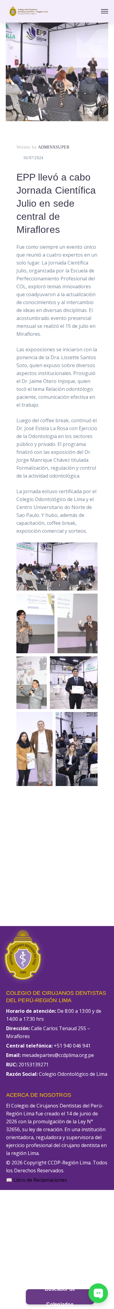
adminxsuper (54, 147)
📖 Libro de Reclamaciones (36, 1180)
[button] (57, 566)
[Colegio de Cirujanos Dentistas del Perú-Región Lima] (28, 10)
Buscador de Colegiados (60, 1296)
